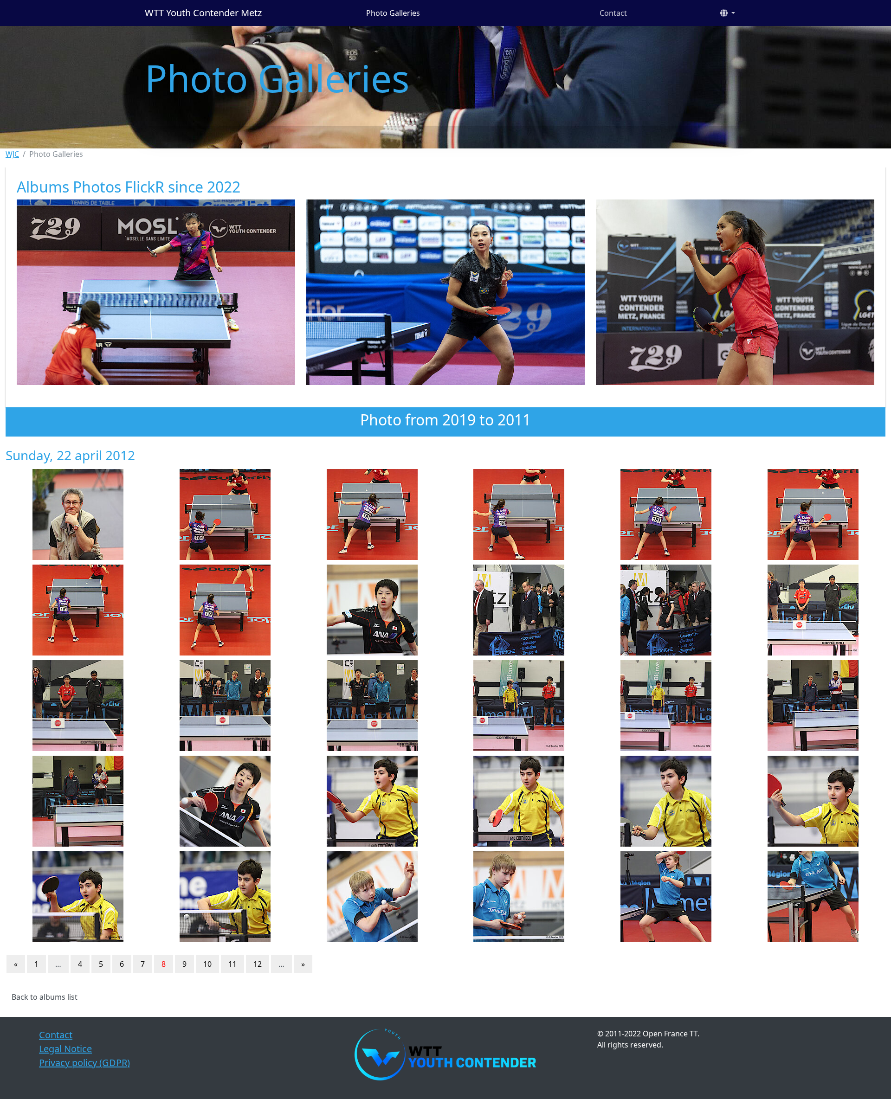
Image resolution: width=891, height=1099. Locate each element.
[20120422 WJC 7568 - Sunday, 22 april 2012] (666, 801)
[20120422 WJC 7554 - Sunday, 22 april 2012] (372, 610)
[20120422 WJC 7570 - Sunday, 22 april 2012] (78, 896)
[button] (728, 13)
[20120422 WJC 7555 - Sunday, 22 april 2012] (519, 610)
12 (257, 964)
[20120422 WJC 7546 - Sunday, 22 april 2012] (78, 514)
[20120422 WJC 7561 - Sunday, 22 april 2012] (519, 705)
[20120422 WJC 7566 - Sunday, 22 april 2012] (372, 801)
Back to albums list (44, 997)
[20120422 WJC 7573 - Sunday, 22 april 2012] (519, 896)
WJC (12, 154)
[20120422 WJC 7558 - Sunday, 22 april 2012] (78, 705)
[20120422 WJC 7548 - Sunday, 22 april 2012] (372, 514)
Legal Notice (65, 1048)
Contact (613, 13)
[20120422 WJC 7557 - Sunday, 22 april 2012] (813, 610)
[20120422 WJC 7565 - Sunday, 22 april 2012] (225, 801)
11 (232, 964)
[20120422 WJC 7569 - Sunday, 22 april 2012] (813, 801)
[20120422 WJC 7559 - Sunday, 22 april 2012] (225, 705)
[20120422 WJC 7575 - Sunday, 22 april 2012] (813, 896)
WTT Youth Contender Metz (203, 12)
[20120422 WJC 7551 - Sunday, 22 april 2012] (813, 514)
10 (207, 964)
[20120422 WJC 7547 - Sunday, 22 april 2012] (225, 514)
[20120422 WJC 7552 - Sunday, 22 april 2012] (78, 610)
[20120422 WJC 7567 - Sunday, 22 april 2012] (519, 801)
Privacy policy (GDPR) (84, 1062)
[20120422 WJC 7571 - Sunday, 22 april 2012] (225, 896)
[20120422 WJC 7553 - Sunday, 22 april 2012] (225, 610)
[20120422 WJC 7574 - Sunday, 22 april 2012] (666, 896)
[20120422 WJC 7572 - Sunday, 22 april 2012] (372, 896)
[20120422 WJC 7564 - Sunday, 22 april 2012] (78, 801)
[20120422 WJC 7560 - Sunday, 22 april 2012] (372, 705)
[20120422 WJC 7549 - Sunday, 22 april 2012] (519, 514)
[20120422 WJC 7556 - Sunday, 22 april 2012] (666, 610)
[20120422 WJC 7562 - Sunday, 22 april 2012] (666, 705)
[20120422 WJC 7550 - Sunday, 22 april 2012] (666, 514)
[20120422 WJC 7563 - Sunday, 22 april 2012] (813, 705)
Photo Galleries (393, 13)
